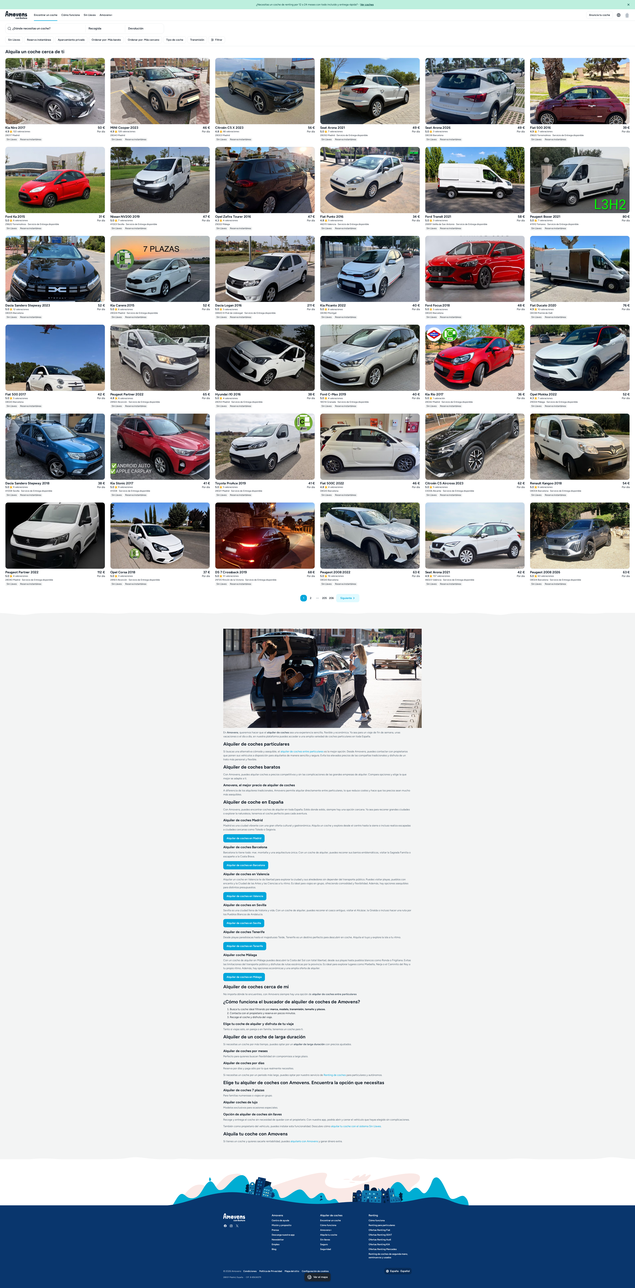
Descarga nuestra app (283, 1234)
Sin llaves (325, 1239)
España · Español (400, 1271)
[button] (629, 5)
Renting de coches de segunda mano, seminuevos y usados (388, 1256)
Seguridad (325, 1249)
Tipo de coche (174, 39)
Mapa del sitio (292, 1271)
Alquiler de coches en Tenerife (245, 946)
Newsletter (278, 1239)
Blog (274, 1249)
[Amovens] (16, 15)
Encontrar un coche (45, 15)
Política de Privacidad (270, 1271)
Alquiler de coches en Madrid (244, 838)
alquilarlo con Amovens (304, 1141)
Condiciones (250, 1271)
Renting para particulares (382, 1225)
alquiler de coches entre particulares (302, 751)
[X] (237, 1226)
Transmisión (197, 39)
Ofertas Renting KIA (379, 1244)
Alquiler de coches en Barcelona (246, 865)
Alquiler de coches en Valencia (245, 896)
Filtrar (218, 39)
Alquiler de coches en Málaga (244, 977)
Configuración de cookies (315, 1271)
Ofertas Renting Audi (380, 1239)
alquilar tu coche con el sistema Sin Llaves (356, 1126)
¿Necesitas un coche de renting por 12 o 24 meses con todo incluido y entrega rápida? (315, 4)
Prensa (275, 1230)
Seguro (324, 1244)
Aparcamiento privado (71, 39)
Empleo (275, 1244)
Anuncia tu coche (599, 15)
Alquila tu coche (328, 1234)
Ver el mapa (320, 1277)
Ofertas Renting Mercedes (383, 1249)
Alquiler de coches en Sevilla (244, 923)
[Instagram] (231, 1226)
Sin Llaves (90, 15)
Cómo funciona (70, 15)
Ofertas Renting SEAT (380, 1234)
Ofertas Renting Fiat (379, 1230)
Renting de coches (335, 1075)
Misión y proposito (281, 1225)
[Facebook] (225, 1226)
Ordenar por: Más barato (106, 39)
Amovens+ (106, 15)
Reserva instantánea (39, 39)
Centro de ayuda (280, 1220)
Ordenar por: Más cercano (143, 39)
